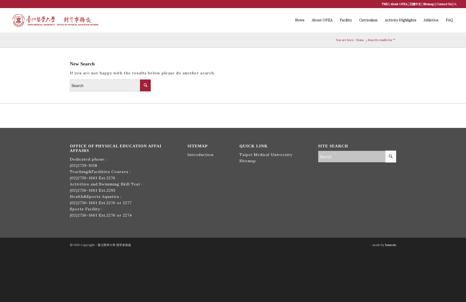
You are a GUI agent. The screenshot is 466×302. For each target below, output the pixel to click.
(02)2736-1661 (83, 177)
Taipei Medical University (265, 154)
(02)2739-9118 (83, 165)
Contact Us (444, 4)
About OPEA (398, 4)
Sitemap (428, 4)
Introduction (200, 154)
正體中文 (415, 4)
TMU (385, 4)
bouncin (390, 245)
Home (360, 40)
